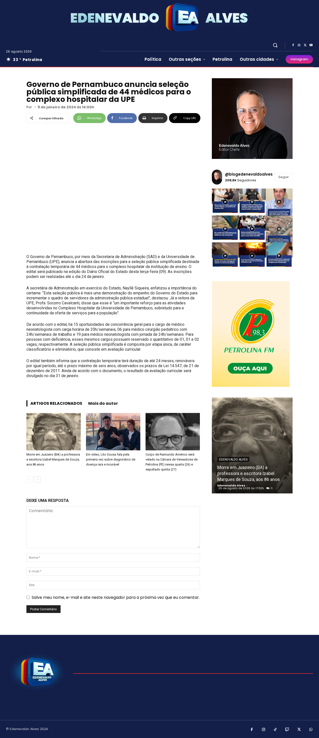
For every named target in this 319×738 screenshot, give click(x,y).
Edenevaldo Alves (233, 459)
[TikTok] (275, 730)
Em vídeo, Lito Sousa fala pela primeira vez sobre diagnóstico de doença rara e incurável (110, 459)
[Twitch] (287, 730)
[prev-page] (29, 479)
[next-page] (37, 479)
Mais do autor (103, 403)
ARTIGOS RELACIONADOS (56, 403)
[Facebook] (293, 45)
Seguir (283, 177)
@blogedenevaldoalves (249, 174)
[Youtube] (311, 45)
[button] (275, 45)
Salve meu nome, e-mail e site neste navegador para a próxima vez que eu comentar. (116, 597)
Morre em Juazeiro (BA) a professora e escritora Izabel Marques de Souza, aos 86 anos (53, 459)
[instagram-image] (225, 202)
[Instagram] (299, 45)
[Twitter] (305, 45)
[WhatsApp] (311, 730)
